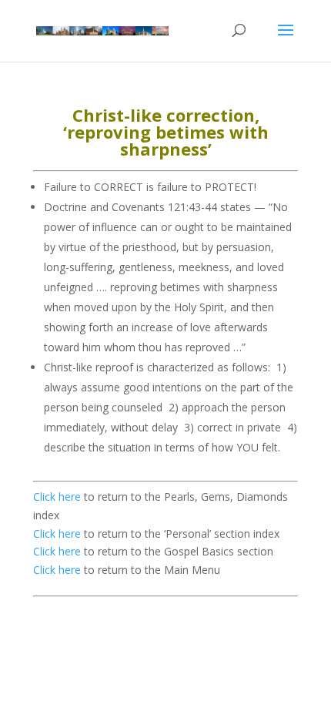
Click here (57, 496)
